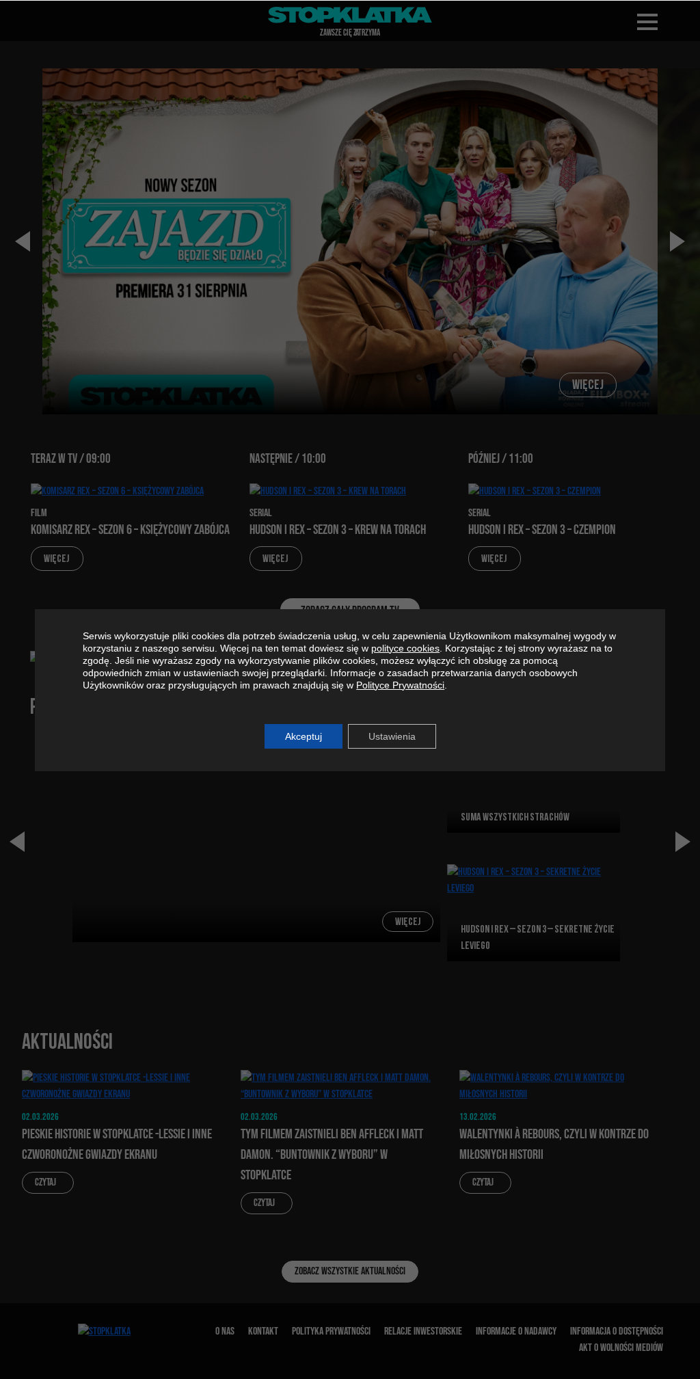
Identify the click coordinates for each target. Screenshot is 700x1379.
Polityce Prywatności (400, 685)
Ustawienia (392, 736)
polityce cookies (405, 648)
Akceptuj (303, 736)
